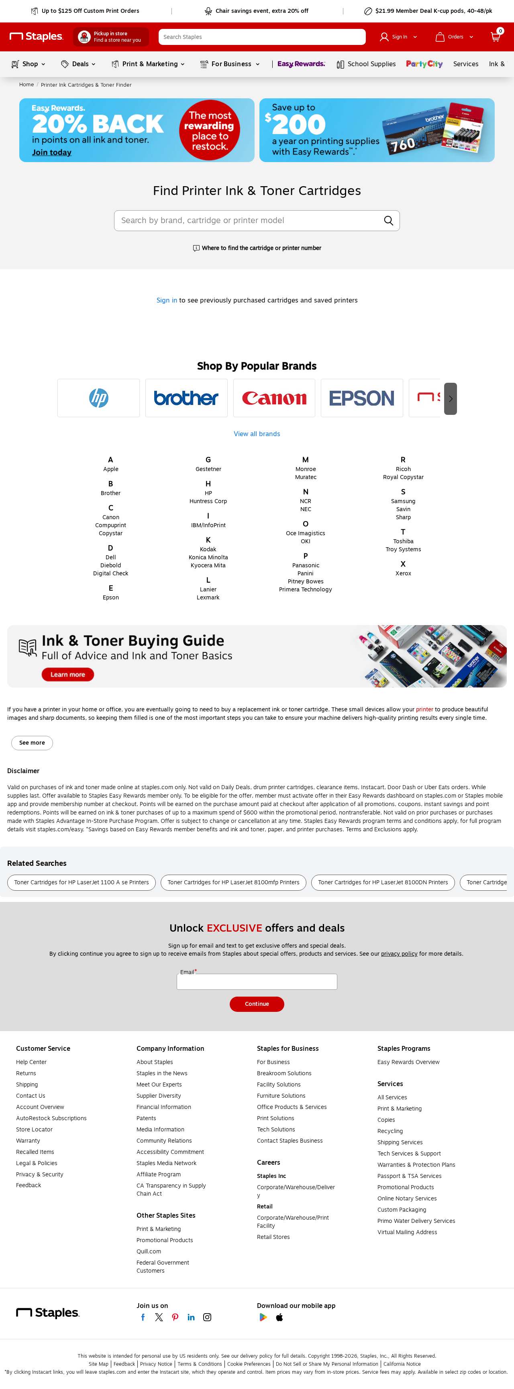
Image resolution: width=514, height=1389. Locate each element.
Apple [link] (110, 469)
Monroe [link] (306, 469)
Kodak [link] (208, 549)
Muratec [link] (305, 477)
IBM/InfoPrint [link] (208, 525)
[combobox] (262, 37)
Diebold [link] (110, 565)
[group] (98, 398)
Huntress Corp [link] (208, 501)
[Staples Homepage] (36, 37)
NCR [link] (305, 501)
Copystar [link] (110, 533)
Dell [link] (111, 557)
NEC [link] (305, 509)
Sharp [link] (403, 517)
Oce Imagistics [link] (305, 533)
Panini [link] (306, 573)
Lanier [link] (208, 589)
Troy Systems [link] (403, 549)
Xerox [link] (403, 573)
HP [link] (208, 493)
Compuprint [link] (110, 525)
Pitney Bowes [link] (306, 581)
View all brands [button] (257, 433)
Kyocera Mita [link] (208, 565)
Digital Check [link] (110, 573)
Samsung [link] (403, 501)
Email (188, 972)
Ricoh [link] (403, 469)
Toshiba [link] (403, 541)
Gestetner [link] (208, 469)
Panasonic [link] (305, 565)
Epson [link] (111, 597)
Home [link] (26, 85)
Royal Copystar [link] (403, 477)
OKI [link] (305, 541)
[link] (86, 11)
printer (424, 709)
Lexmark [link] (208, 597)
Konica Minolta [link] (208, 557)
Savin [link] (403, 509)
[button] (357, 37)
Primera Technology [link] (305, 589)
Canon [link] (110, 517)
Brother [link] (110, 493)
